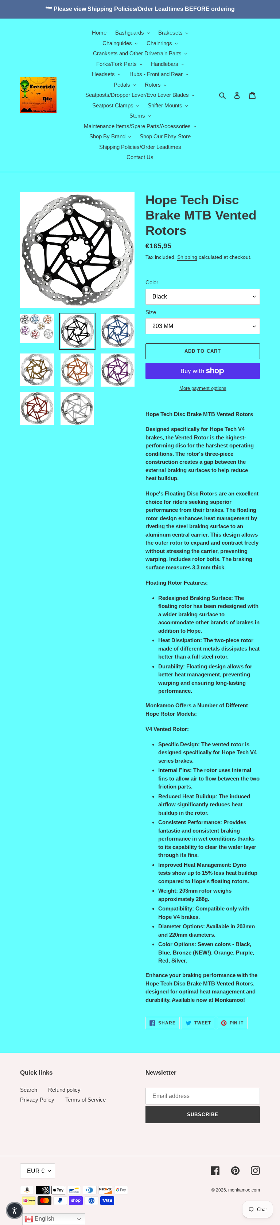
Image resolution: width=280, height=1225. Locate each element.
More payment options (202, 388)
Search (28, 1090)
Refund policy (64, 1090)
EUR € (35, 1171)
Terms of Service (85, 1099)
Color (151, 282)
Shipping (187, 257)
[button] (14, 1210)
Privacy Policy (37, 1099)
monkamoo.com (244, 1190)
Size (150, 312)
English (43, 1219)
